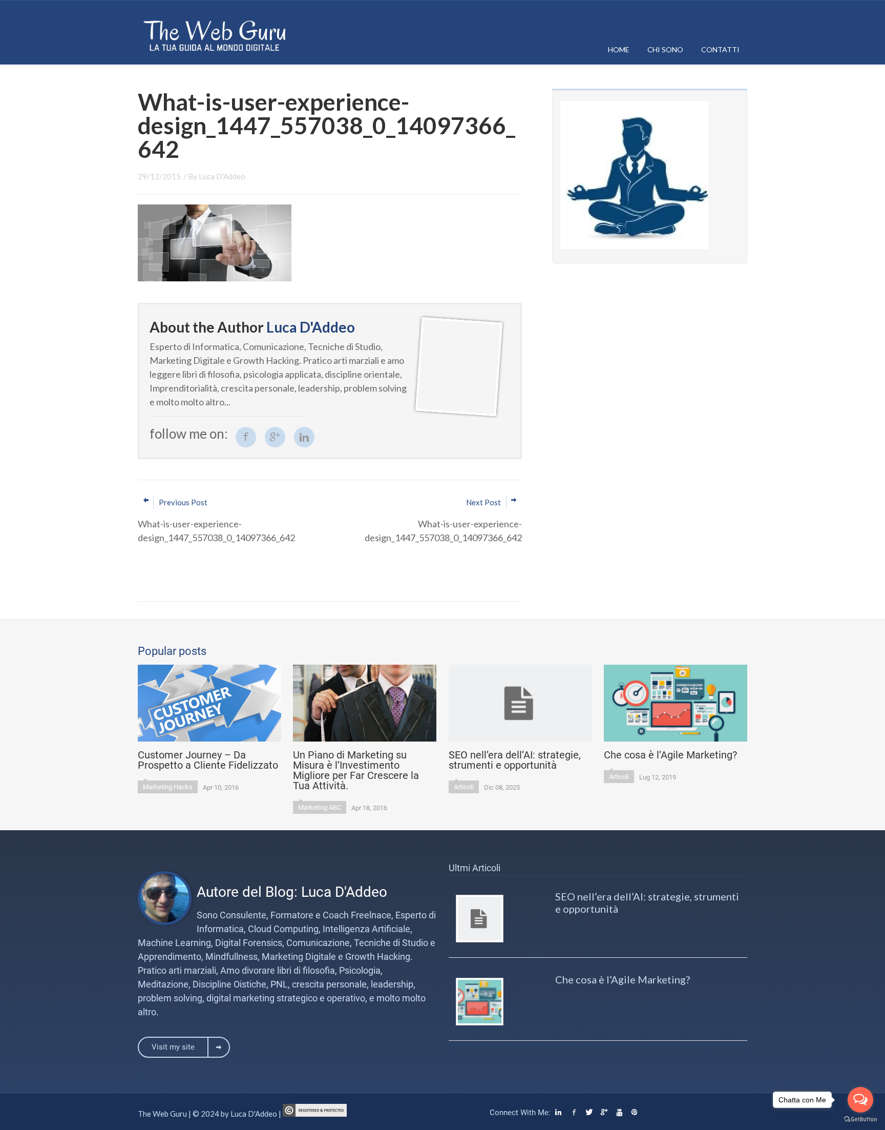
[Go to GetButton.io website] (860, 1119)
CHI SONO (665, 49)
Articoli (464, 787)
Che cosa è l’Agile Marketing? (622, 979)
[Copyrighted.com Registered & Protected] (315, 1113)
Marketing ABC (319, 807)
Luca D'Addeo (222, 176)
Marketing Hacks (168, 787)
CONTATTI (720, 49)
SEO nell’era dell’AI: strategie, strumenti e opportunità (647, 902)
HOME (618, 49)
